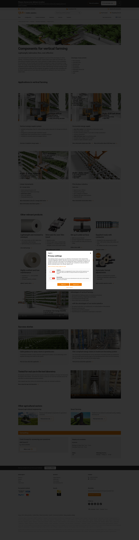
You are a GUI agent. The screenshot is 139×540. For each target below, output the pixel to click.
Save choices (69, 287)
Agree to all (75, 284)
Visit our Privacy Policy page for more (57, 266)
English (50, 253)
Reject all (63, 284)
